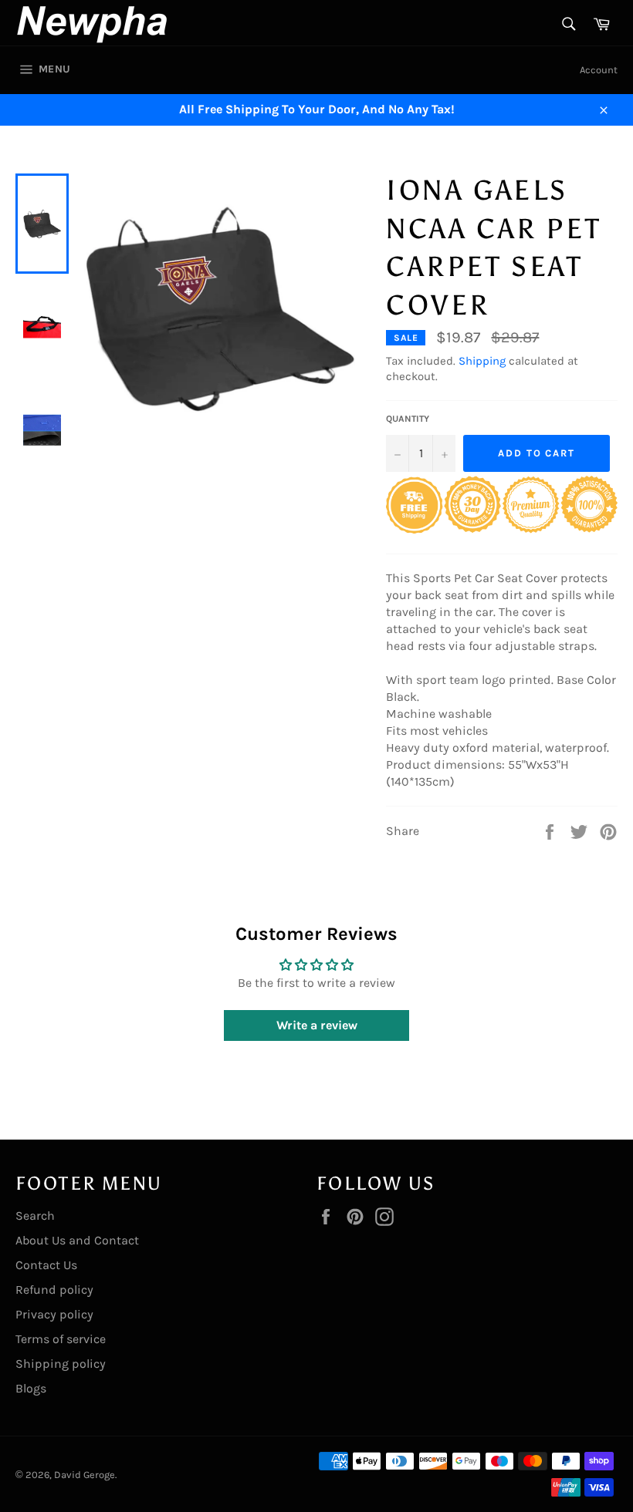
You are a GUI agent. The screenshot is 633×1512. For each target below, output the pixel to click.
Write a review (316, 1025)
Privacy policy (54, 1314)
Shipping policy (60, 1363)
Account (599, 70)
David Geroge (84, 1474)
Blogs (30, 1388)
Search (35, 1215)
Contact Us (46, 1265)
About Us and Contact (77, 1240)
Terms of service (60, 1339)
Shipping (482, 361)
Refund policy (54, 1289)
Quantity (407, 418)
